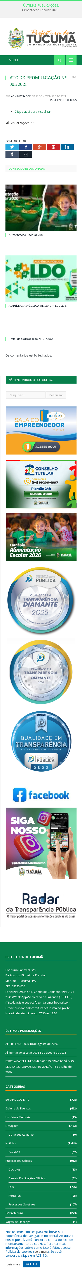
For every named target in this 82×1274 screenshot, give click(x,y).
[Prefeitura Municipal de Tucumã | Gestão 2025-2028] (41, 37)
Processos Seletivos (22, 1204)
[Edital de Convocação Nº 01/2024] (41, 330)
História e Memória (18, 1117)
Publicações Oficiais (63, 99)
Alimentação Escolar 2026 (40, 10)
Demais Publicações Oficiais (27, 1178)
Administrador (21, 96)
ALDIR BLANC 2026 (17, 1044)
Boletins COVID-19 (17, 1100)
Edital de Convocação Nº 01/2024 (31, 339)
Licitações (11, 1126)
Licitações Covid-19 (21, 1134)
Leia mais (41, 1251)
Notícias (10, 1143)
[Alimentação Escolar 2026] (41, 208)
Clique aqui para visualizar (33, 111)
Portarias (15, 1196)
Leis (11, 1187)
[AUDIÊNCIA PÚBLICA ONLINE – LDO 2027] (41, 278)
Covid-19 (14, 1152)
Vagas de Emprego (17, 1222)
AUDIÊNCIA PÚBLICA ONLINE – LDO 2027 (38, 306)
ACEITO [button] (31, 1264)
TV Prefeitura (14, 1213)
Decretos (15, 1169)
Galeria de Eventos (18, 1108)
